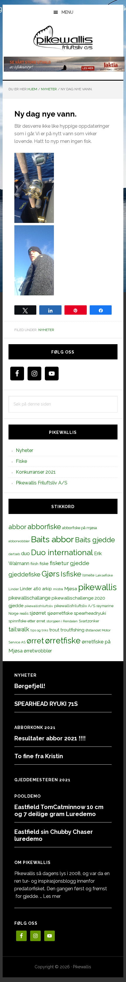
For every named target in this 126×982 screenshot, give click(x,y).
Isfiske (71, 574)
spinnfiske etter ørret (26, 621)
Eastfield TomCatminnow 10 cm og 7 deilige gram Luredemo (58, 810)
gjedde (79, 563)
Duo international (62, 552)
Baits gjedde (95, 540)
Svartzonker (89, 621)
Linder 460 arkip (36, 588)
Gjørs (50, 573)
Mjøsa (70, 588)
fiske (44, 563)
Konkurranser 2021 (36, 472)
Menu (67, 12)
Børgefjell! (29, 686)
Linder (13, 589)
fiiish (34, 563)
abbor (17, 527)
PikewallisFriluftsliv (63, 39)
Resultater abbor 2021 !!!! (50, 738)
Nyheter (46, 330)
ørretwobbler (38, 651)
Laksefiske (104, 575)
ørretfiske (63, 640)
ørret (35, 640)
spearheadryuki (90, 613)
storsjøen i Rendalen (62, 621)
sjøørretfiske (60, 613)
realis (24, 613)
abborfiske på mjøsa (79, 527)
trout (54, 629)
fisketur (59, 563)
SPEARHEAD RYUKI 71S (46, 703)
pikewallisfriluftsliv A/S (74, 606)
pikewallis (97, 587)
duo (25, 553)
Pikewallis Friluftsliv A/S (41, 483)
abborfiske (44, 527)
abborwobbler (19, 541)
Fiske (21, 461)
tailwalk (18, 629)
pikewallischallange (29, 598)
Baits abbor (52, 539)
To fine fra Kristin (38, 756)
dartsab (14, 554)
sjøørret (38, 613)
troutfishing (72, 630)
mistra (58, 589)
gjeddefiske (24, 574)
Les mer (52, 896)
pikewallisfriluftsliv (39, 606)
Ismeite (88, 575)
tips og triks (39, 630)
